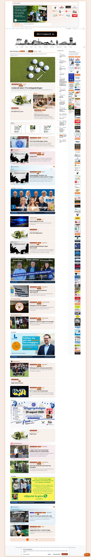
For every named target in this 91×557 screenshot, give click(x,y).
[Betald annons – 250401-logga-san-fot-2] (77, 112)
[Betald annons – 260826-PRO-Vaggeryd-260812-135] (71, 70)
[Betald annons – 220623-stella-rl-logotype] (77, 156)
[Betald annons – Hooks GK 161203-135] (77, 291)
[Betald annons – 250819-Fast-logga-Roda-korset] (77, 137)
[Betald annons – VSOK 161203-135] (77, 288)
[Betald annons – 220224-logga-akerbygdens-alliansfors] (77, 165)
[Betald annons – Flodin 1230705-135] (77, 152)
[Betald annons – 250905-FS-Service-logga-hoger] (68, 11)
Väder (7, 28)
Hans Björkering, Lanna (62, 56)
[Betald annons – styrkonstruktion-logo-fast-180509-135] (77, 209)
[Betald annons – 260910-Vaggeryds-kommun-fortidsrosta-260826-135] (47, 129)
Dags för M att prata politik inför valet (63, 136)
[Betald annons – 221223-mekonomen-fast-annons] (77, 201)
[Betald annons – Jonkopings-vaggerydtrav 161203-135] (77, 285)
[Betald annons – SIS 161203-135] (77, 274)
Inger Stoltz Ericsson (63, 114)
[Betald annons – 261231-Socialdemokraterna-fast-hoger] (77, 266)
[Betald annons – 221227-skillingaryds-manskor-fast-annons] (77, 340)
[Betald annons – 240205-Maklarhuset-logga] (77, 154)
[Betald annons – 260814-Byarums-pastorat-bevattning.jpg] (33, 129)
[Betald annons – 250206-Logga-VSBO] (77, 161)
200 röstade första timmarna (62, 62)
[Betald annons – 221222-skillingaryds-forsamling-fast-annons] (55, 11)
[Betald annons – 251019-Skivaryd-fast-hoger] (77, 324)
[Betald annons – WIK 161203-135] (77, 282)
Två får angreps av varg (62, 141)
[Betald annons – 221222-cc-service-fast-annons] (77, 196)
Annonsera (27, 28)
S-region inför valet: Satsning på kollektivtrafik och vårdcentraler (63, 123)
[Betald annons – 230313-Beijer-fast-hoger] (77, 125)
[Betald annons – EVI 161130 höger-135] (77, 206)
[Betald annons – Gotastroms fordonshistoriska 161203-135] (77, 316)
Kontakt (30, 28)
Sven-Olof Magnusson (61, 97)
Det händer (13, 28)
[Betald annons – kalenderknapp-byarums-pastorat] (55, 15)
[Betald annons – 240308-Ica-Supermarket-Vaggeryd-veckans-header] (62, 7)
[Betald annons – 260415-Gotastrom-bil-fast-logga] (68, 7)
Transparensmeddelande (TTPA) (18, 25)
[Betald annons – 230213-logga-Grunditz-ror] (77, 81)
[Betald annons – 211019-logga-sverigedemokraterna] (77, 259)
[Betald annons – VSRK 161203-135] (77, 295)
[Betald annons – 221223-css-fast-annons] (77, 105)
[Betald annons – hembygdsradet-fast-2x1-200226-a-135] (77, 330)
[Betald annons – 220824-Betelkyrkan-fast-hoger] (77, 168)
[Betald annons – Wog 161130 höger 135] (77, 215)
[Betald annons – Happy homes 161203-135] (77, 127)
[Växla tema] (84, 47)
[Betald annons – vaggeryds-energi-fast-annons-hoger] (77, 353)
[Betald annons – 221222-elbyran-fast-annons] (77, 90)
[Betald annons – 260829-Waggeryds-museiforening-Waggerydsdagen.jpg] (71, 77)
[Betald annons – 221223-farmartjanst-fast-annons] (77, 117)
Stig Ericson (61, 118)
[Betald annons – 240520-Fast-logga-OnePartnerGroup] (75, 7)
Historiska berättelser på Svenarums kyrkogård (62, 130)
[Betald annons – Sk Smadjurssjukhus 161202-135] (77, 84)
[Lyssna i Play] (54, 507)
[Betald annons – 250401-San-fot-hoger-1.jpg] (77, 92)
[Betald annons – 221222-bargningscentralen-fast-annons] (77, 198)
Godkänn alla (64, 554)
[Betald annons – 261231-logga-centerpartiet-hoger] (77, 238)
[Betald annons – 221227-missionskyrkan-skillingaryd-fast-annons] (77, 176)
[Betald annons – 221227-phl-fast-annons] (62, 15)
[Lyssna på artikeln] (54, 93)
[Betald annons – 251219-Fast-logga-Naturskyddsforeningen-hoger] (77, 346)
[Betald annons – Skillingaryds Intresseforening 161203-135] (77, 348)
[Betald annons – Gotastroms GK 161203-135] (77, 276)
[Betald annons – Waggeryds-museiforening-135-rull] (77, 313)
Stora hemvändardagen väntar (62, 68)
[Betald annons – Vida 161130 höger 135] (77, 222)
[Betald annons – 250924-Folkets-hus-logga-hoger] (77, 146)
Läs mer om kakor (26, 554)
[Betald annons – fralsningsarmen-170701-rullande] (77, 182)
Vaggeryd (30, 51)
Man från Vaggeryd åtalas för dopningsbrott (62, 110)
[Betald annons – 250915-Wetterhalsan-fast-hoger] (68, 15)
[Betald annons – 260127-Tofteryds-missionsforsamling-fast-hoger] (77, 187)
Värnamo (35, 51)
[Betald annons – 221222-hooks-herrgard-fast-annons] (77, 65)
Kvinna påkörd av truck (62, 91)
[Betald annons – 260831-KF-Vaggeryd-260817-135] (18, 129)
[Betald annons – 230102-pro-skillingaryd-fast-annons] (77, 342)
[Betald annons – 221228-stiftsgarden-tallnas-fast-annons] (55, 8)
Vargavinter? (61, 74)
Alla (27, 51)
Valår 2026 (17, 28)
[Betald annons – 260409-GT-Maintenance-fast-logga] (62, 11)
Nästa (37, 539)
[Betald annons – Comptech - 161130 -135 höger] (77, 231)
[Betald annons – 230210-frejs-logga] (77, 141)
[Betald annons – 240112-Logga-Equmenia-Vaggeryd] (77, 184)
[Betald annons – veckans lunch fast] (77, 62)
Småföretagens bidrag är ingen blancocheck (62, 103)
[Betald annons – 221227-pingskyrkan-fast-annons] (77, 190)
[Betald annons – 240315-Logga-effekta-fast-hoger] (77, 87)
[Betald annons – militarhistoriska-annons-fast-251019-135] (77, 306)
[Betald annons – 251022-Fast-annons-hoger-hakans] (77, 99)
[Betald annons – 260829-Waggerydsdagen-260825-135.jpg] (71, 62)
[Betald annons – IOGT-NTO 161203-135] (77, 334)
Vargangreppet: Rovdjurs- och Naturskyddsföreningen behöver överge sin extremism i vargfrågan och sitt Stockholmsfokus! (63, 82)
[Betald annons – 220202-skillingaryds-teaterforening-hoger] (77, 320)
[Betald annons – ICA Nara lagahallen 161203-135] (77, 68)
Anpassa (49, 554)
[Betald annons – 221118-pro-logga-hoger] (77, 327)
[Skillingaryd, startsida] (45, 34)
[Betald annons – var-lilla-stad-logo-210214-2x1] (75, 11)
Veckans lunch (22, 28)
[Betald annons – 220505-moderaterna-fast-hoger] (77, 246)
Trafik (10, 28)
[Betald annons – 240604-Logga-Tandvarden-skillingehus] (77, 103)
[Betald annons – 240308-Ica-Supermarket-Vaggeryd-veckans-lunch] (77, 59)
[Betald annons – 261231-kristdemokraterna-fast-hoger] (77, 253)
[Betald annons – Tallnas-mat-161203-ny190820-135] (77, 72)
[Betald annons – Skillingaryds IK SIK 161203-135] (77, 298)
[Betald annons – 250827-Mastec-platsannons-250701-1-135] (71, 87)
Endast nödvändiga (56, 554)
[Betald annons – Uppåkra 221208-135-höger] (77, 212)
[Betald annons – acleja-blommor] (77, 133)
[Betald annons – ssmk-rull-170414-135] (77, 301)
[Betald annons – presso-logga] (77, 218)
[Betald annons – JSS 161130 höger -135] (77, 225)
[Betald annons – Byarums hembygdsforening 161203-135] (77, 337)
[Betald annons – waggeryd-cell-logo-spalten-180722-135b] (77, 228)
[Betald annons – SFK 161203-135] (77, 280)
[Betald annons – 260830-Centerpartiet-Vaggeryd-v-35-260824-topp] (32, 14)
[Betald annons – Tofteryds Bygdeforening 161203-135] (77, 310)
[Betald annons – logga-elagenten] (75, 15)
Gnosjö (39, 51)
